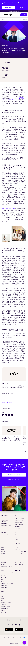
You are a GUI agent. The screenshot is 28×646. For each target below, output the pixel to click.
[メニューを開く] (2, 15)
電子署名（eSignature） (7, 402)
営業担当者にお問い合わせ (14, 480)
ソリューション (22, 19)
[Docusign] (8, 15)
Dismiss (21, 7)
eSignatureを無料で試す (14, 474)
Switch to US (8, 7)
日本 (10, 620)
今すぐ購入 (23, 15)
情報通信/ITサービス (5, 45)
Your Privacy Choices (19, 637)
